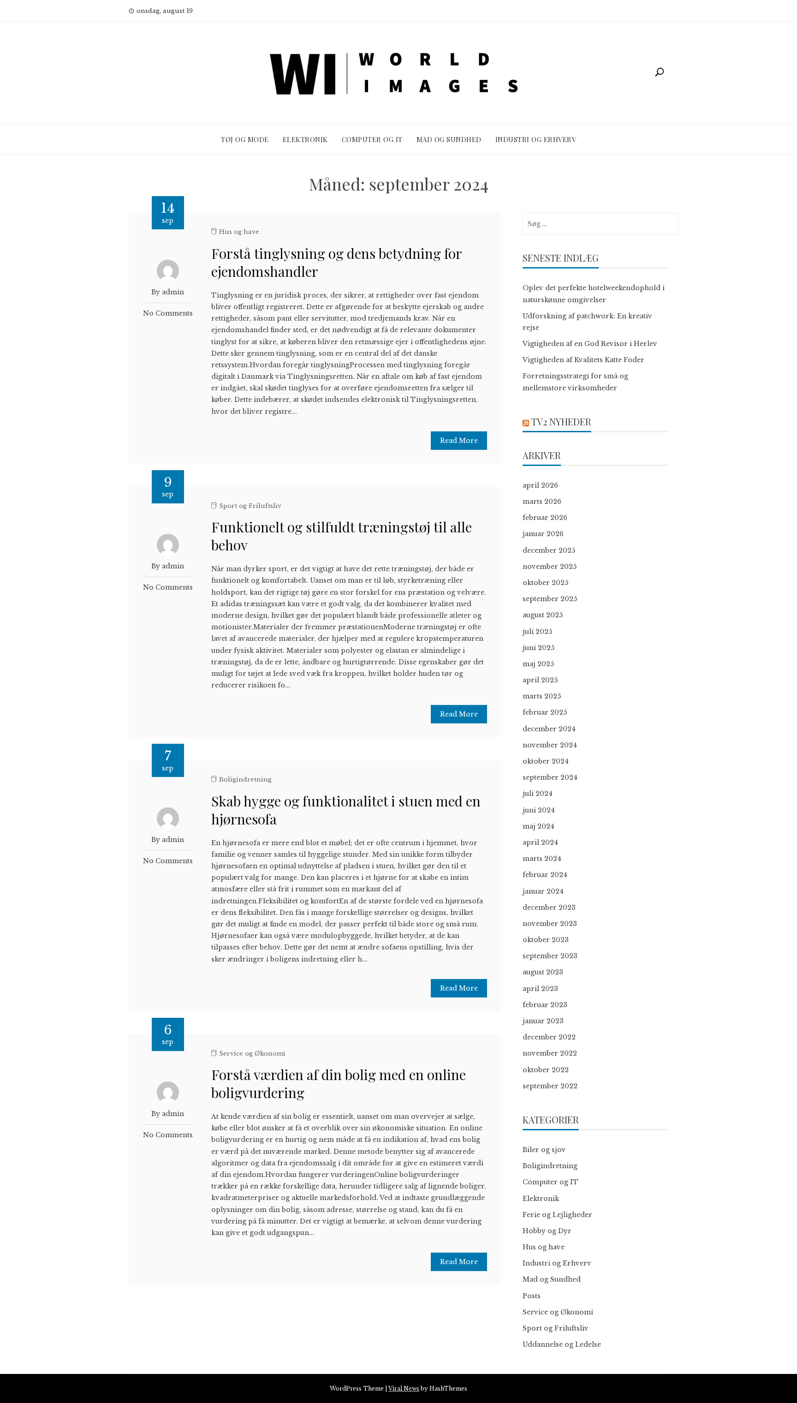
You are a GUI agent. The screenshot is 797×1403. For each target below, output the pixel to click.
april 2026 (540, 485)
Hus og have (239, 232)
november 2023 (550, 923)
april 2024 (540, 842)
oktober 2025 (545, 583)
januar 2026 (543, 534)
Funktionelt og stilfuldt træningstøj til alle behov (341, 536)
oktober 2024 (546, 761)
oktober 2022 (546, 1070)
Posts (532, 1296)
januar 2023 (543, 1021)
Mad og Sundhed (449, 139)
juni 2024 (539, 810)
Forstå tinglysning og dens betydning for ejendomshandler (336, 262)
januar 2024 (543, 891)
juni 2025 (538, 648)
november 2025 (550, 566)
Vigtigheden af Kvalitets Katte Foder (583, 360)
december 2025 (549, 550)
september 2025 (550, 599)
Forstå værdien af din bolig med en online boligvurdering (338, 1083)
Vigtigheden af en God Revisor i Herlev (590, 344)
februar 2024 (545, 875)
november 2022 (550, 1053)
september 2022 (550, 1086)
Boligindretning (245, 779)
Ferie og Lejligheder (557, 1215)
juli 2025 (537, 631)
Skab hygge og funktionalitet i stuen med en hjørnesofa (346, 810)
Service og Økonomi (252, 1053)
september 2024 (550, 777)
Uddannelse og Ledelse (562, 1344)
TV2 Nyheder (561, 421)
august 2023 (543, 972)
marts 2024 (542, 858)
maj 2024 (538, 826)
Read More (459, 440)
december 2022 (549, 1037)
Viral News (403, 1388)
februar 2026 (545, 517)
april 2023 (540, 989)
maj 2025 (538, 664)
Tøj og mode (245, 139)
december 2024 (549, 729)
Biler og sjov (544, 1150)
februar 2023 (545, 1005)
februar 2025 (545, 712)
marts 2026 (542, 501)
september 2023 (550, 956)
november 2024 (550, 745)
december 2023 (549, 907)
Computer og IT (372, 139)
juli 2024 (538, 793)
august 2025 (543, 615)
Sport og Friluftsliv (250, 506)
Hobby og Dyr (547, 1231)
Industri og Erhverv (536, 139)
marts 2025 (542, 696)
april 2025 (540, 680)
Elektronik (305, 139)
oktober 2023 (546, 940)
